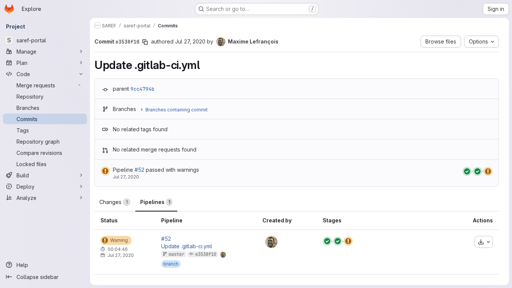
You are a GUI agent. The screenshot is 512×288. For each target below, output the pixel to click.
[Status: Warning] (105, 171)
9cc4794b (142, 89)
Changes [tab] (113, 202)
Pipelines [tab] (155, 202)
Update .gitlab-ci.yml (186, 246)
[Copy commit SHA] (145, 42)
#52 (139, 169)
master (176, 254)
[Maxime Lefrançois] (271, 242)
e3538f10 (205, 254)
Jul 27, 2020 (190, 41)
